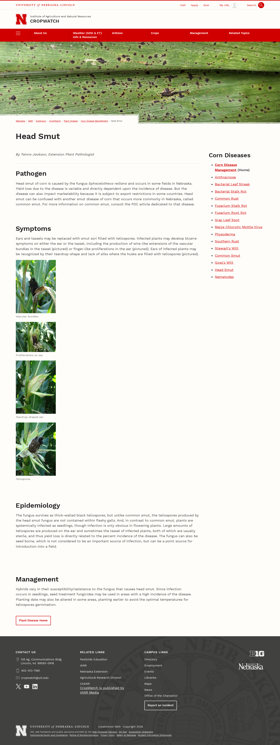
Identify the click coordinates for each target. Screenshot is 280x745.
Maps (148, 683)
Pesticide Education (93, 659)
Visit (183, 5)
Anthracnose (225, 177)
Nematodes (224, 277)
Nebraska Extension (94, 671)
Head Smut (224, 270)
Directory (150, 659)
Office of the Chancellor (161, 695)
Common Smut (227, 255)
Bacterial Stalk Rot (230, 191)
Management (199, 33)
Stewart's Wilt (226, 248)
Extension (41, 121)
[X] (18, 686)
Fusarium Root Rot (230, 213)
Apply (194, 5)
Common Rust (227, 198)
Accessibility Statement (141, 732)
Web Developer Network (104, 732)
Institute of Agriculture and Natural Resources (60, 16)
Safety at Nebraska (126, 735)
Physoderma (225, 234)
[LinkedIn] (35, 686)
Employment (153, 665)
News (148, 690)
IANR (30, 121)
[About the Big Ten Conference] (257, 654)
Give (206, 5)
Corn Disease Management (94, 121)
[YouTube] (26, 686)
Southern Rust (227, 241)
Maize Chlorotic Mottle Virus (238, 227)
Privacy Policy (108, 735)
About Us (40, 33)
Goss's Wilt (224, 262)
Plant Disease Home (33, 620)
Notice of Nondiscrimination (84, 735)
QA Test (123, 732)
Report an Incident (161, 705)
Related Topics (239, 33)
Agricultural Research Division (100, 677)
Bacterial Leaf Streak (232, 184)
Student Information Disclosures (155, 735)
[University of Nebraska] (251, 666)
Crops (155, 33)
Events (149, 671)
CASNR (85, 683)
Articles (117, 33)
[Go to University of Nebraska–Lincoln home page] (21, 19)
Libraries (150, 677)
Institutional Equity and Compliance (49, 735)
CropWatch (44, 21)
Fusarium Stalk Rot (231, 206)
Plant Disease (71, 121)
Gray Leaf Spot (227, 220)
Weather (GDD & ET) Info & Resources (87, 35)
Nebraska (20, 121)
